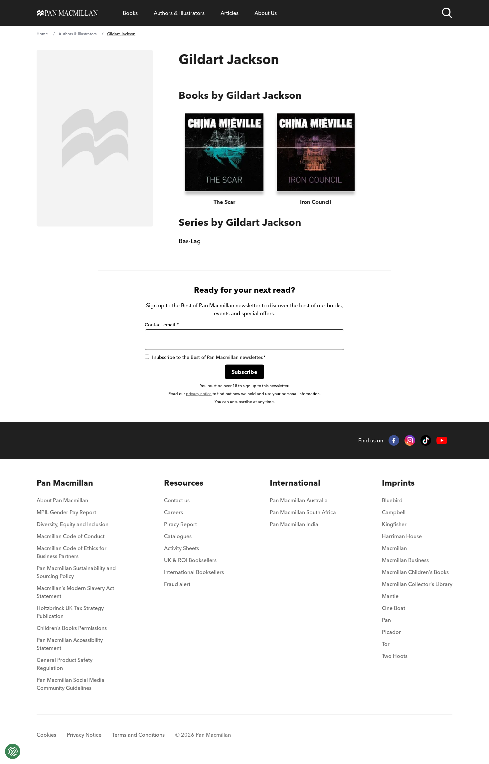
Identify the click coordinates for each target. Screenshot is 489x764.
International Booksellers (194, 572)
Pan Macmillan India (294, 524)
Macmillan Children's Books (415, 572)
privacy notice (199, 393)
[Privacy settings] (12, 751)
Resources (183, 483)
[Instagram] (410, 440)
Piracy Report (180, 524)
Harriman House (402, 536)
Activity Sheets (181, 548)
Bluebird (392, 500)
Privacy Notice (84, 734)
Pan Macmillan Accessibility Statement (70, 644)
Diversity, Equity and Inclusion (72, 524)
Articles (230, 13)
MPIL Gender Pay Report (66, 512)
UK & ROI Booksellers (190, 560)
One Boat (393, 608)
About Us (265, 13)
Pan (386, 620)
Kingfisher (394, 524)
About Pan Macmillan (62, 500)
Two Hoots (395, 656)
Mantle (390, 596)
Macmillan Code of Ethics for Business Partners (71, 552)
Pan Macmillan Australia (299, 500)
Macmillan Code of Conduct (70, 536)
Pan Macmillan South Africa (303, 512)
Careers (173, 512)
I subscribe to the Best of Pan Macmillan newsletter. (208, 357)
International (295, 483)
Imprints (398, 483)
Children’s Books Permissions (72, 628)
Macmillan (394, 548)
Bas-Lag (190, 241)
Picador (391, 632)
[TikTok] (425, 440)
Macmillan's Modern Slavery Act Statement (75, 592)
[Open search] (447, 13)
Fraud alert (177, 584)
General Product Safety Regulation (64, 664)
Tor (386, 644)
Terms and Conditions (138, 734)
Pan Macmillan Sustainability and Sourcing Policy (76, 572)
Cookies (46, 734)
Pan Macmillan (65, 483)
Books (130, 13)
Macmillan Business (405, 560)
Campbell (394, 512)
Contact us (177, 500)
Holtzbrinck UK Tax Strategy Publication (70, 612)
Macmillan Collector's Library (417, 584)
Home (42, 33)
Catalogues (178, 536)
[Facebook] (394, 440)
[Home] (67, 13)
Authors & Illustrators (179, 13)
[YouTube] (441, 440)
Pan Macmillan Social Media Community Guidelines (70, 684)
